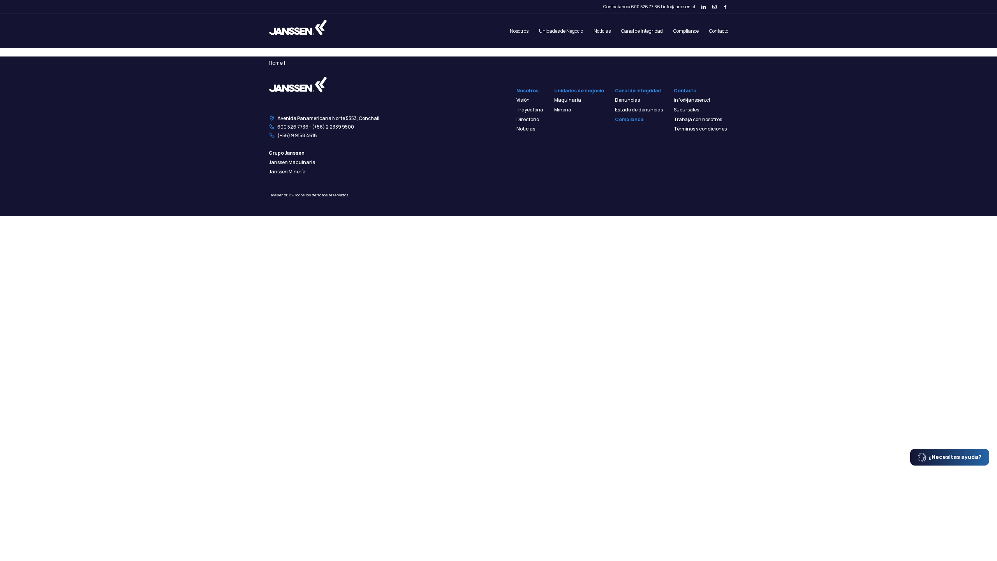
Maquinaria (567, 100)
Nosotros (519, 31)
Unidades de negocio (579, 91)
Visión (523, 100)
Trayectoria (529, 110)
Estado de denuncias (639, 110)
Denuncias (627, 100)
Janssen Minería (287, 172)
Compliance (686, 31)
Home (276, 62)
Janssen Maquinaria (292, 162)
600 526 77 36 (645, 6)
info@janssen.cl (679, 6)
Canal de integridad (638, 91)
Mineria (562, 110)
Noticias (602, 31)
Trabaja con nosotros (698, 119)
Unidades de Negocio (561, 31)
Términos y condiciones (700, 129)
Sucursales (686, 110)
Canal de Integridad (642, 31)
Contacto (718, 31)
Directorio (527, 119)
